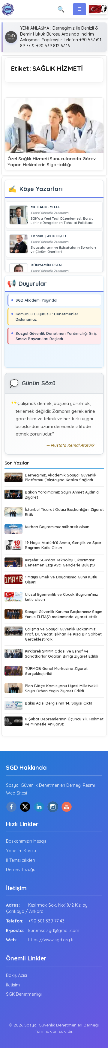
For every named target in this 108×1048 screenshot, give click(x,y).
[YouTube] (66, 806)
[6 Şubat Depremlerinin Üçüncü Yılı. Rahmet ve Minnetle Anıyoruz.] (13, 722)
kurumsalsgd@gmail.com (53, 930)
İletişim (13, 985)
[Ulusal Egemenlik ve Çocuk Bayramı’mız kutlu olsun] (13, 597)
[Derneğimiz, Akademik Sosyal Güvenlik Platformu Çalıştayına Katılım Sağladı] (13, 478)
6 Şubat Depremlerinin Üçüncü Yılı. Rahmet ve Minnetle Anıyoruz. (64, 721)
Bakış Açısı (16, 975)
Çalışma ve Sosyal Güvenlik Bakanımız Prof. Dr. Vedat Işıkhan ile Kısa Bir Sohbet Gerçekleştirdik (63, 634)
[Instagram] (52, 806)
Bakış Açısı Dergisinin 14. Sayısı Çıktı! (58, 703)
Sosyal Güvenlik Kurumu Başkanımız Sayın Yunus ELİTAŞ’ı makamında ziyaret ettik (63, 614)
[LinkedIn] (39, 806)
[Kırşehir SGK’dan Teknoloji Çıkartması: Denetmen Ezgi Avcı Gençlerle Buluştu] (13, 563)
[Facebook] (11, 806)
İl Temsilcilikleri (20, 860)
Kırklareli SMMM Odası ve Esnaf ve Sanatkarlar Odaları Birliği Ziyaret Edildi (61, 654)
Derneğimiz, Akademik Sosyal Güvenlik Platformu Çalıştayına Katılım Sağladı (60, 477)
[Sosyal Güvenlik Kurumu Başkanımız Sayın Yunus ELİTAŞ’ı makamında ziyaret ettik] (13, 614)
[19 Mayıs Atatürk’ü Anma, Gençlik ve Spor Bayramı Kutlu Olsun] (13, 545)
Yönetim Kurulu (21, 850)
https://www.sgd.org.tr (51, 939)
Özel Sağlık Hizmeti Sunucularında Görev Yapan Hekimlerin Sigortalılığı (52, 161)
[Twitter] (25, 806)
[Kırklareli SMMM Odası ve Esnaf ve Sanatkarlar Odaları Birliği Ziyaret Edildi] (13, 654)
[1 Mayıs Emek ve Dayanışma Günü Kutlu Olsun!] (13, 580)
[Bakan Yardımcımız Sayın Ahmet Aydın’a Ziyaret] (13, 495)
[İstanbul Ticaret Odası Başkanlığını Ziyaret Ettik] (13, 512)
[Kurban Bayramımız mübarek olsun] (13, 529)
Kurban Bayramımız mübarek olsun (57, 526)
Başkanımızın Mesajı (26, 841)
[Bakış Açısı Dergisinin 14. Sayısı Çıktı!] (13, 705)
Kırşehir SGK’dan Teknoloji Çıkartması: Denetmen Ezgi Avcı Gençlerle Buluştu (60, 562)
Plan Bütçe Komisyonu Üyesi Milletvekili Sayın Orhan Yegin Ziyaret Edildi (61, 688)
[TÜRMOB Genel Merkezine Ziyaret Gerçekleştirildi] (13, 671)
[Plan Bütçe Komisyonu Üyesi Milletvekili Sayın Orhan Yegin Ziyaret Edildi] (13, 688)
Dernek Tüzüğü (20, 869)
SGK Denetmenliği (24, 994)
